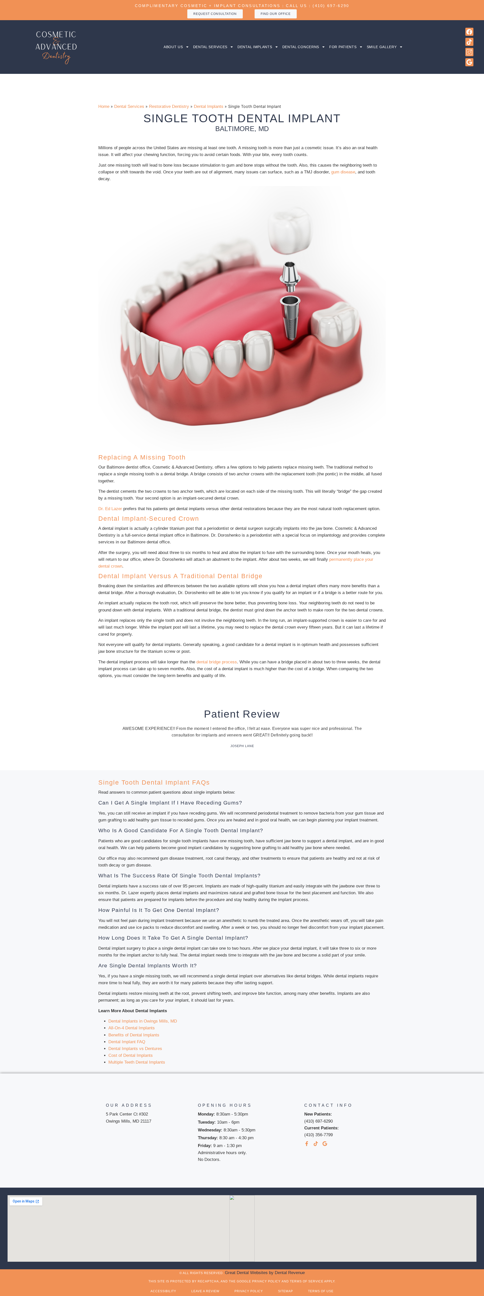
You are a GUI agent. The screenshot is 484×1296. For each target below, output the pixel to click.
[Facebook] (469, 32)
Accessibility (163, 1291)
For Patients (342, 47)
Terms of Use (321, 1291)
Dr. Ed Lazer (110, 508)
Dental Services (210, 47)
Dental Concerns (300, 47)
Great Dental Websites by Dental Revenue (265, 1272)
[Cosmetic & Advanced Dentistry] (56, 47)
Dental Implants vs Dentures (135, 1048)
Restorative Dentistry (169, 106)
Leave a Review (205, 1291)
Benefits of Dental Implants (133, 1035)
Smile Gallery (382, 47)
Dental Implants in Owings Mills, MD (142, 1021)
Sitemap (285, 1291)
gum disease (343, 172)
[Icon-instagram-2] (469, 52)
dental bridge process (216, 662)
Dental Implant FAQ (126, 1041)
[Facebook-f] (306, 1143)
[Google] (469, 62)
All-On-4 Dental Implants (131, 1028)
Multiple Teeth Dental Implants (136, 1062)
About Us (173, 47)
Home (103, 106)
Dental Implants (254, 47)
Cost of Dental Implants (130, 1055)
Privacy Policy (248, 1291)
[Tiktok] (469, 42)
